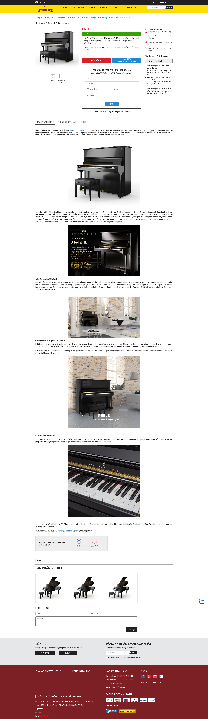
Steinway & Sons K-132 (109, 18)
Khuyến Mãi (105, 8)
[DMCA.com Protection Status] (128, 711)
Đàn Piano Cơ (73, 18)
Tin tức (118, 8)
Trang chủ (39, 18)
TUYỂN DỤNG (132, 8)
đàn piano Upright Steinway (64, 531)
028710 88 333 (127, 680)
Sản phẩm (79, 8)
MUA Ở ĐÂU (96, 60)
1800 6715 (65, 2)
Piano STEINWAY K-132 (79, 130)
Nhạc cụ (50, 18)
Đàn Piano (61, 18)
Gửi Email (45, 653)
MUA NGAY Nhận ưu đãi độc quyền (127, 60)
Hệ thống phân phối (160, 2)
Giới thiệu (65, 8)
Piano (39, 560)
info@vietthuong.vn (46, 2)
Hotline (68, 653)
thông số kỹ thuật (67, 122)
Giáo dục (91, 8)
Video (83, 122)
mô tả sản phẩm (45, 122)
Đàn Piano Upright (89, 18)
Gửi (111, 104)
